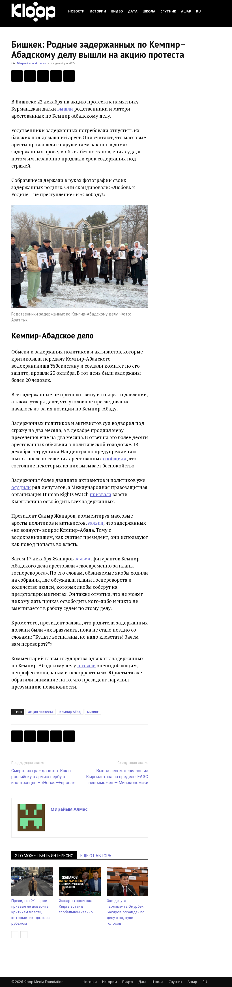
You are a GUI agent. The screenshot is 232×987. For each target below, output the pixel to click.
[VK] (43, 76)
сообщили (114, 458)
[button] (214, 11)
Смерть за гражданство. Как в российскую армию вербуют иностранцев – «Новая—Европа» (43, 776)
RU (198, 11)
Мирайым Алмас (31, 63)
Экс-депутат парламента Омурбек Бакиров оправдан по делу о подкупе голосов (126, 912)
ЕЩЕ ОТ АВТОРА (95, 855)
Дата (133, 11)
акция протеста (40, 711)
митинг (92, 711)
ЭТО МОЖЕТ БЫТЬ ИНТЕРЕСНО (44, 855)
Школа (149, 11)
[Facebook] (17, 76)
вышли (65, 108)
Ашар (186, 11)
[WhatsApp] (69, 76)
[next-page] (23, 934)
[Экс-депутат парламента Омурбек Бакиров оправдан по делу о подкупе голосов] (127, 881)
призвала (100, 494)
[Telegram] (56, 76)
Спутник (168, 11)
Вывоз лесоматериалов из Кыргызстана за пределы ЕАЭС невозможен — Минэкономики (117, 776)
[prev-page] (14, 934)
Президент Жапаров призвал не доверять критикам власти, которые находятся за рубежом (30, 912)
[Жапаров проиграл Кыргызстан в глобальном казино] (79, 881)
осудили (21, 487)
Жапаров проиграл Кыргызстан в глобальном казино (76, 906)
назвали (86, 665)
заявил (95, 523)
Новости (76, 11)
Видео (117, 11)
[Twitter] (30, 76)
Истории (98, 11)
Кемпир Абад (70, 711)
